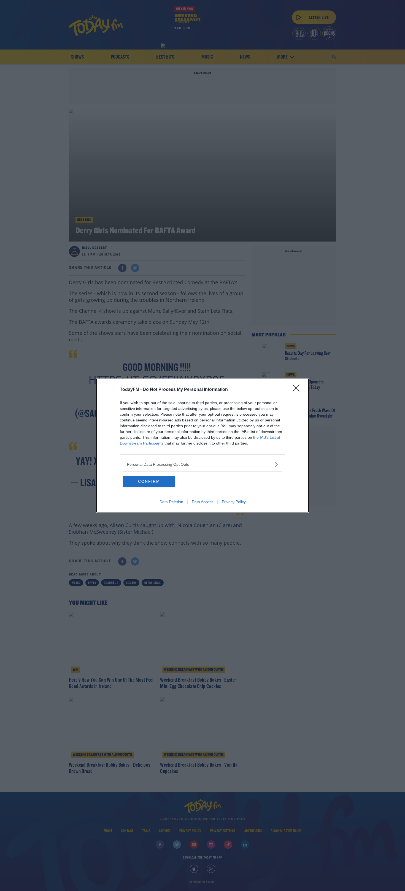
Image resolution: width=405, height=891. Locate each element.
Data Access (202, 502)
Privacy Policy (234, 502)
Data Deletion (171, 502)
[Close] (298, 390)
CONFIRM (149, 481)
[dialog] (202, 445)
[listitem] (202, 464)
